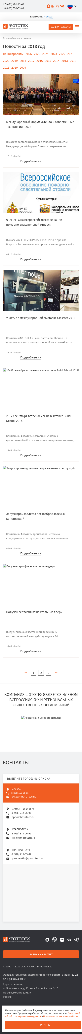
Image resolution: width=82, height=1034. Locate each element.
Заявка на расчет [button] (41, 954)
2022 (62, 54)
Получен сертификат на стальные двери (34, 612)
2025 (37, 54)
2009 (23, 67)
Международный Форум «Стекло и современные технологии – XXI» (40, 124)
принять (43, 1025)
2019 (14, 61)
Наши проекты (13, 54)
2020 (6, 61)
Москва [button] (48, 16)
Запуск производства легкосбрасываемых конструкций (35, 516)
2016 (39, 61)
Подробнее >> (30, 161)
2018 (23, 61)
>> (56, 673)
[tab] (41, 793)
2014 (56, 61)
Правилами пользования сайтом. (60, 1016)
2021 (70, 54)
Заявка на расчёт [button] (61, 26)
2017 (31, 61)
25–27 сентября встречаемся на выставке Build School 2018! (38, 418)
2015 (48, 61)
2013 (65, 61)
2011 (6, 67)
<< (25, 673)
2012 (73, 61)
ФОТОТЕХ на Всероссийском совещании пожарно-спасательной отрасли (34, 222)
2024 (45, 54)
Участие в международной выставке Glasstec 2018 (40, 318)
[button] (73, 6)
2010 (14, 67)
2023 (54, 54)
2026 (28, 54)
